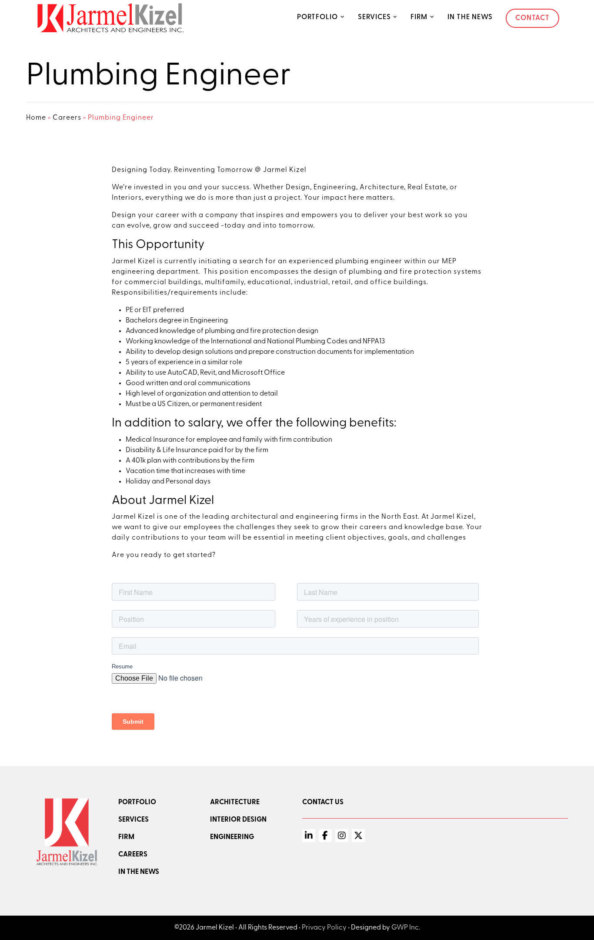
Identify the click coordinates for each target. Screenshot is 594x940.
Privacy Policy (324, 927)
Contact (532, 18)
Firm (418, 17)
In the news (138, 872)
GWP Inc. (405, 927)
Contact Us (323, 802)
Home (36, 117)
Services (374, 17)
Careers (67, 117)
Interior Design (238, 819)
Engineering (232, 837)
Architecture (235, 802)
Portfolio (317, 17)
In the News (470, 17)
